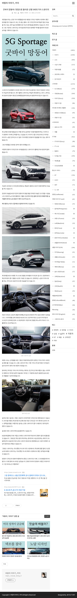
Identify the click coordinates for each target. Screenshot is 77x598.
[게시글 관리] (10, 505)
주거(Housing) (64, 252)
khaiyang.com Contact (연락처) (62, 26)
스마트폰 (63, 84)
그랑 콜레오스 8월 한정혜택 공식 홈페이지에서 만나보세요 (25, 475)
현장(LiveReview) (63, 194)
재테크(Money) (64, 267)
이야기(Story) (64, 98)
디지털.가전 (64, 156)
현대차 (56, 330)
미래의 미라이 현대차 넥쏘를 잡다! (12, 556)
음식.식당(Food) (64, 272)
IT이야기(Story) (64, 141)
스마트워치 (63, 122)
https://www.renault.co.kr (12, 472)
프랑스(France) (64, 218)
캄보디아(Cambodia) (64, 238)
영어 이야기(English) (63, 314)
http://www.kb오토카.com (12, 487)
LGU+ (64, 180)
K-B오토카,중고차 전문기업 (14, 490)
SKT (64, 185)
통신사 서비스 (63, 170)
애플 (64, 132)
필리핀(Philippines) (64, 209)
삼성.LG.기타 (64, 127)
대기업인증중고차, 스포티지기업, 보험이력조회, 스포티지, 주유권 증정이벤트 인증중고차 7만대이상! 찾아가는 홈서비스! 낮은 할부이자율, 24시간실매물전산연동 (19, 494)
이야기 (64, 55)
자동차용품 (64, 69)
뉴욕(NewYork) (64, 223)
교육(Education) (64, 276)
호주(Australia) (64, 233)
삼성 (55, 334)
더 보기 (47, 516)
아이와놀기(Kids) (64, 262)
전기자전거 (64, 79)
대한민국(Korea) (64, 204)
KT (64, 175)
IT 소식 (64, 146)
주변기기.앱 (64, 103)
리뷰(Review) (64, 94)
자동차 (63, 50)
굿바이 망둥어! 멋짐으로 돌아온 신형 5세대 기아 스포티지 (26, 9)
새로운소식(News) (64, 113)
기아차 (71, 330)
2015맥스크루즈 (64, 74)
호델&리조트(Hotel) (64, 243)
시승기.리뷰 (64, 65)
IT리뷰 (63, 137)
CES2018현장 (64, 166)
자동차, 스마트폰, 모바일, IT (13, 576)
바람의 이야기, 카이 (12, 573)
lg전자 (62, 334)
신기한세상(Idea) (63, 305)
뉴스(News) (64, 89)
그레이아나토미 (64, 319)
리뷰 (55, 341)
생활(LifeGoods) (64, 257)
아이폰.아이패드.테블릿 (63, 108)
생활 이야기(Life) (63, 247)
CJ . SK (64, 190)
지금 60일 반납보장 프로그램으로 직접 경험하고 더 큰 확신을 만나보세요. (25, 479)
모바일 (64, 330)
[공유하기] (8, 505)
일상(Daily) (64, 281)
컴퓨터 (64, 151)
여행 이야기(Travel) (63, 199)
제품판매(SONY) (63, 296)
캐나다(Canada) (64, 214)
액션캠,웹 (64, 161)
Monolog (63, 310)
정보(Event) (64, 291)
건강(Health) (64, 286)
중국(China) (64, 228)
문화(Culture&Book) (63, 300)
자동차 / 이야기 (24, 13)
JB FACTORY (71, 595)
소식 (64, 60)
